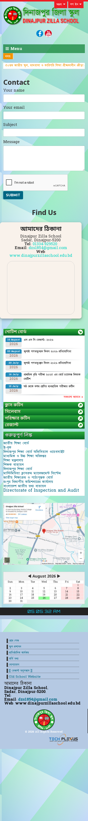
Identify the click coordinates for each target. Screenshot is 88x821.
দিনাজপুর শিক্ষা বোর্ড (17, 469)
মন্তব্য (59, 4)
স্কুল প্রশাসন (15, 647)
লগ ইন (74, 4)
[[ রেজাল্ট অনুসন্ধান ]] (20, 671)
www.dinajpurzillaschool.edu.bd (40, 255)
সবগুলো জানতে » (73, 397)
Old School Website (25, 677)
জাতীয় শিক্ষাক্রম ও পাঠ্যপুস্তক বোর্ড (28, 477)
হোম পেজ (14, 641)
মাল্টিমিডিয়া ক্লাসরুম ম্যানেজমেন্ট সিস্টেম (32, 473)
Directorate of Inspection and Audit (41, 490)
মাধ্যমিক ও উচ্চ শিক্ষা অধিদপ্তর (24, 456)
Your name (14, 90)
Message (11, 142)
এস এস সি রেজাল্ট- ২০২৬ (38, 340)
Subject (10, 125)
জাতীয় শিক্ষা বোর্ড (16, 443)
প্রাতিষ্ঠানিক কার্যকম (19, 653)
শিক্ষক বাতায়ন (13, 465)
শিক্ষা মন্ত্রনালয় (13, 460)
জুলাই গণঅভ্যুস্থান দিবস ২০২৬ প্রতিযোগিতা (47, 363)
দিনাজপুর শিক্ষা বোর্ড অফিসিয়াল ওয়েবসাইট (33, 452)
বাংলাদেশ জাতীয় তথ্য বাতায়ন (24, 486)
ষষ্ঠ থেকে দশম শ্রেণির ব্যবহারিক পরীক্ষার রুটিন (49, 386)
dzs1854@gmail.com (48, 248)
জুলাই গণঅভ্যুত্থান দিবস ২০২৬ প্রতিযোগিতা (47, 351)
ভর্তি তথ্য (14, 659)
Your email (14, 108)
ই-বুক (7, 447)
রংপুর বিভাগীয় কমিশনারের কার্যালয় (28, 482)
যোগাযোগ (14, 665)
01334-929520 (45, 244)
